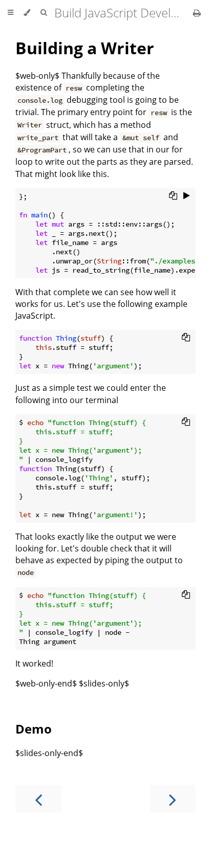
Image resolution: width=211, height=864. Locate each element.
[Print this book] (197, 12)
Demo (33, 728)
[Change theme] (26, 13)
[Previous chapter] (38, 799)
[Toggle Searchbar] (43, 13)
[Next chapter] (173, 799)
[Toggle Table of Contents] (10, 13)
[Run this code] (186, 195)
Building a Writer (84, 48)
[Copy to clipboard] (173, 195)
